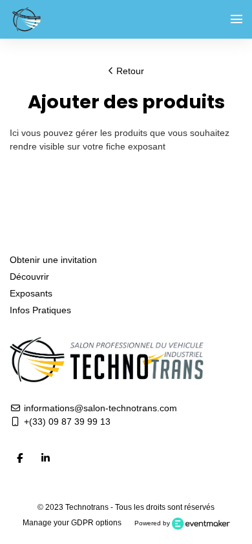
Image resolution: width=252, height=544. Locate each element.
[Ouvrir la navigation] (236, 19)
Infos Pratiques (40, 310)
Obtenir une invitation (53, 260)
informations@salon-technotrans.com (99, 408)
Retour (129, 71)
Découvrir (29, 276)
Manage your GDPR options (72, 522)
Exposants (31, 293)
